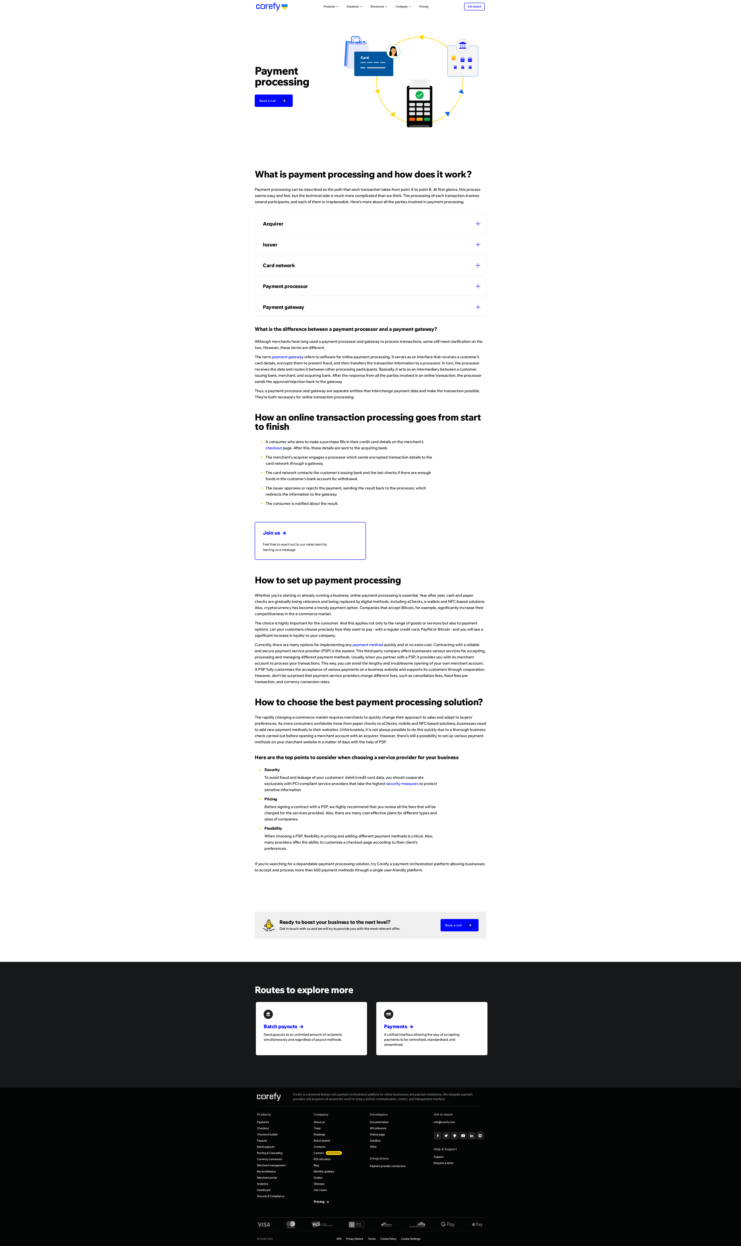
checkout (274, 447)
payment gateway (288, 356)
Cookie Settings (410, 1238)
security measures (402, 783)
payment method (368, 644)
